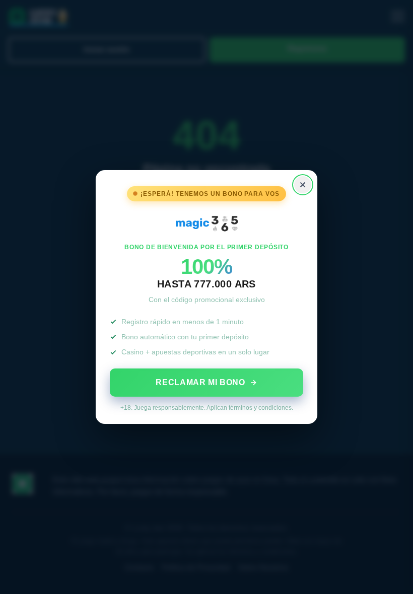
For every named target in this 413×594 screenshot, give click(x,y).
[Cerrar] (302, 184)
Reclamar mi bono (200, 382)
